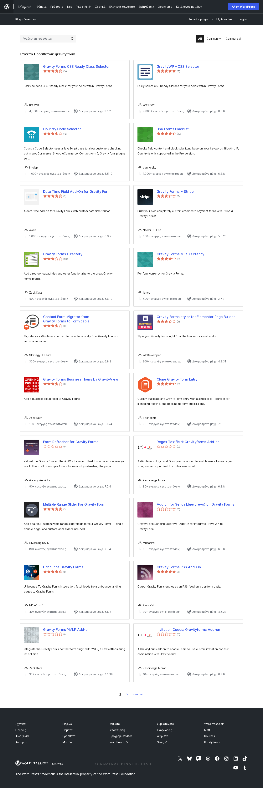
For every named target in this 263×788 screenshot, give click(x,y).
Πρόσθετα (69, 736)
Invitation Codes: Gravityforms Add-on (188, 630)
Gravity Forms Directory (62, 254)
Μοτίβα (67, 742)
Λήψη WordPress (243, 6)
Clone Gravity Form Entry (177, 379)
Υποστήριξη (117, 730)
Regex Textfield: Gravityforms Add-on (188, 442)
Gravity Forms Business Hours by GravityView (80, 379)
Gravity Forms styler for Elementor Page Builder (196, 317)
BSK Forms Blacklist (173, 129)
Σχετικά (20, 723)
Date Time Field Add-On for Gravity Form (77, 191)
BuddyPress (212, 742)
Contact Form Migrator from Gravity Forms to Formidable (66, 319)
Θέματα (68, 730)
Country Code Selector (62, 129)
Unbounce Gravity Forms (63, 567)
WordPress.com (214, 723)
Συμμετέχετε (165, 723)
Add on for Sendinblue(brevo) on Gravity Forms (195, 504)
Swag (162, 742)
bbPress (209, 736)
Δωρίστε (162, 736)
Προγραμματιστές (121, 736)
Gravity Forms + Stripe (175, 191)
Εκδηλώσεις (164, 730)
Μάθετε (115, 723)
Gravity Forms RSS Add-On (179, 567)
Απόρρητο (21, 742)
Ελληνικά (58, 763)
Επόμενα (138, 694)
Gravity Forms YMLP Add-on (66, 630)
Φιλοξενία (22, 736)
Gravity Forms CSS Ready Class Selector (76, 66)
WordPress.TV (119, 742)
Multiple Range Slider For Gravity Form (74, 504)
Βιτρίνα (67, 723)
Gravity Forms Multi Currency (180, 254)
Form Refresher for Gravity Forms (70, 442)
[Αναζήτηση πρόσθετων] (72, 39)
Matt (207, 730)
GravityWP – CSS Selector (178, 66)
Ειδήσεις (20, 730)
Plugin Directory (25, 19)
